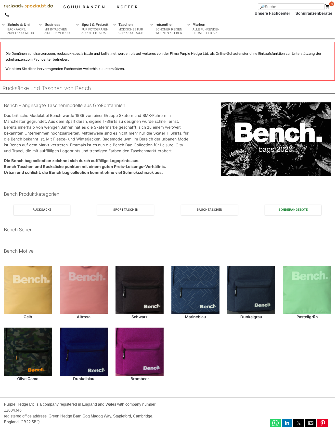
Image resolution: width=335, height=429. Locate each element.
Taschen (130, 28)
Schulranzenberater (314, 13)
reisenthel (168, 28)
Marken (206, 28)
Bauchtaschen (209, 209)
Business (57, 28)
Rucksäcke (42, 209)
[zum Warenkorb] (327, 7)
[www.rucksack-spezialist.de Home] (26, 7)
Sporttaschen (125, 209)
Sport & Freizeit (94, 28)
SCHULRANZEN (84, 6)
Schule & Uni (20, 28)
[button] (275, 423)
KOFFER (128, 6)
